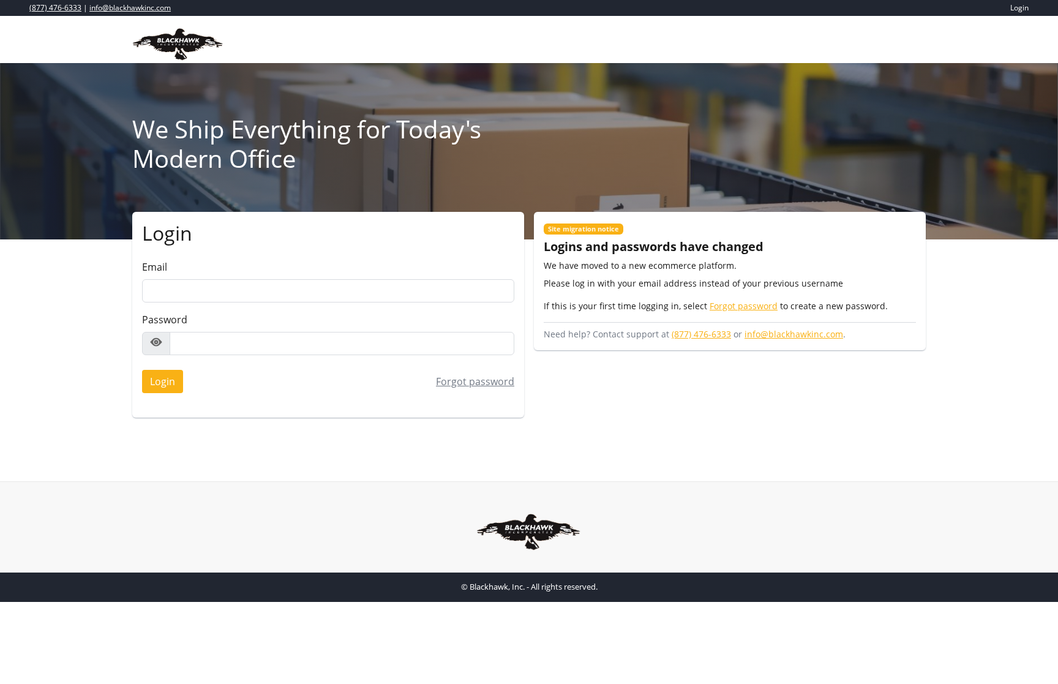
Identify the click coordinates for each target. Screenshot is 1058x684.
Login (159, 384)
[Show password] (156, 343)
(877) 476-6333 (55, 7)
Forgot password (475, 381)
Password (164, 319)
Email (154, 267)
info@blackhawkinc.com (130, 7)
